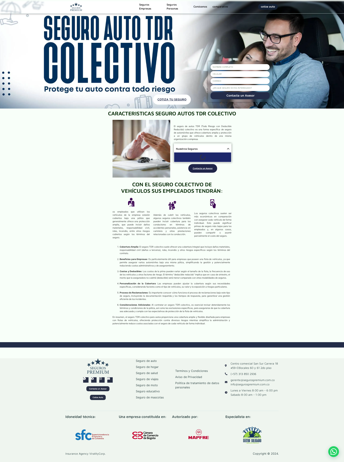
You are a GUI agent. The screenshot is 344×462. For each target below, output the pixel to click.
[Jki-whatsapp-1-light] (86, 380)
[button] (333, 451)
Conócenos (200, 6)
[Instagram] (102, 380)
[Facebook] (94, 380)
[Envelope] (110, 380)
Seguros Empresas (145, 7)
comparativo (220, 6)
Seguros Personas (172, 7)
